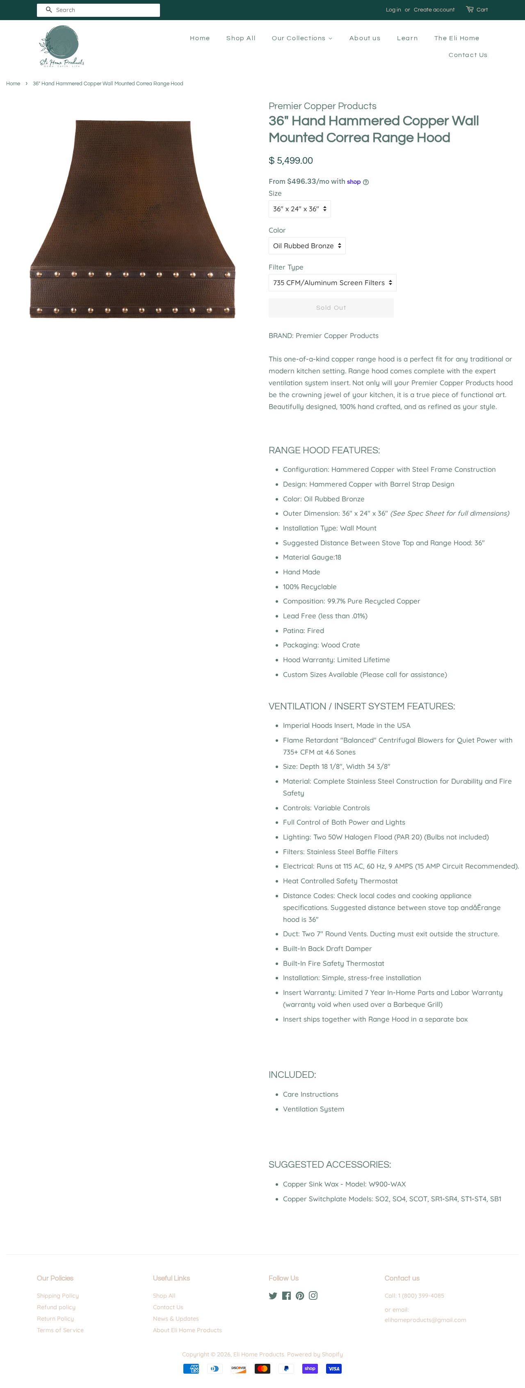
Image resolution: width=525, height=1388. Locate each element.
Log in (393, 10)
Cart (482, 10)
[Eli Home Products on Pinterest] (299, 1297)
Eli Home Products (258, 1354)
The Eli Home (457, 38)
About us (365, 38)
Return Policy (55, 1318)
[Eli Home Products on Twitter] (273, 1297)
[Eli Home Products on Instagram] (312, 1297)
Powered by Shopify (315, 1354)
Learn (407, 38)
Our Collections (300, 38)
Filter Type (286, 267)
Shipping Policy (58, 1295)
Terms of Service (60, 1330)
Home (200, 38)
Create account (434, 10)
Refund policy (56, 1307)
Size (275, 193)
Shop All (241, 38)
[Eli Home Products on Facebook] (286, 1297)
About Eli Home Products (187, 1330)
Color (277, 230)
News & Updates (176, 1318)
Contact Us (468, 55)
